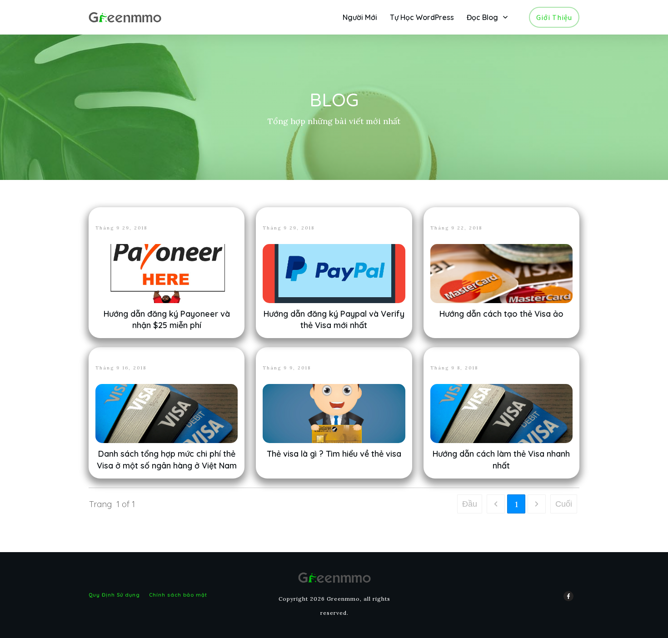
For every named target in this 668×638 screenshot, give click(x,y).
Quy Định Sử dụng (114, 595)
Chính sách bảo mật (178, 595)
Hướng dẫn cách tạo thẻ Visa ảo (501, 314)
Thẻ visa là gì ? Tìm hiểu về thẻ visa (334, 454)
